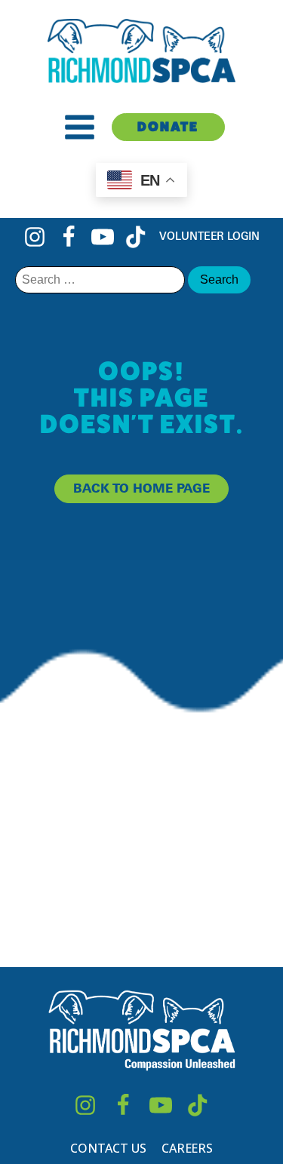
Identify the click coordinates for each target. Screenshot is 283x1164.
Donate (167, 126)
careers (187, 1148)
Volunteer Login (209, 235)
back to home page (141, 488)
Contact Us (108, 1148)
